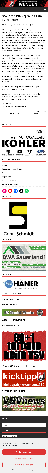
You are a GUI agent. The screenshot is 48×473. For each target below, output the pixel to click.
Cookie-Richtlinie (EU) (10, 184)
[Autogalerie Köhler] (24, 154)
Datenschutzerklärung (26, 470)
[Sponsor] (18, 234)
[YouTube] (10, 191)
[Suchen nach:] (24, 425)
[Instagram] (4, 191)
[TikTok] (21, 191)
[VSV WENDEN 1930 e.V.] (24, 5)
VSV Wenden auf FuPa (10, 299)
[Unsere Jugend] (24, 315)
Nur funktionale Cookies (24, 458)
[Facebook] (16, 191)
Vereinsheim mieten (9, 173)
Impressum (38, 470)
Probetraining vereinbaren (12, 169)
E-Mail (4, 165)
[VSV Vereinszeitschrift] (24, 409)
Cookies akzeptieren (24, 452)
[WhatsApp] (27, 191)
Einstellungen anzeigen (24, 465)
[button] (44, 9)
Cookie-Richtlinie (11, 470)
